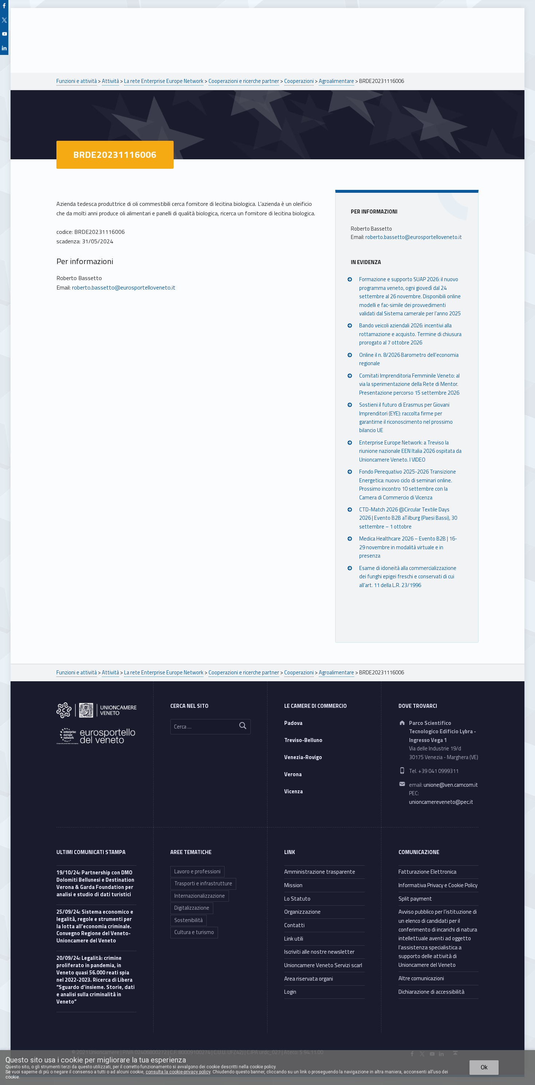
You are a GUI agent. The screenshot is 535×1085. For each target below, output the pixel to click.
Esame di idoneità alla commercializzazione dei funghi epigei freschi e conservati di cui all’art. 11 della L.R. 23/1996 (407, 576)
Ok (484, 1067)
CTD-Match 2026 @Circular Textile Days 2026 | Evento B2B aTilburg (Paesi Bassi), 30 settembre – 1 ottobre (408, 518)
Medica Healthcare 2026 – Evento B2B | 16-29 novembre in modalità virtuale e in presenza (408, 547)
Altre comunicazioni (421, 978)
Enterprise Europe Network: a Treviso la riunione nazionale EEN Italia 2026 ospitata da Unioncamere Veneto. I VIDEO (410, 451)
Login (290, 992)
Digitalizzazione (191, 908)
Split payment (415, 898)
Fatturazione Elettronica (427, 871)
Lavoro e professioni (197, 871)
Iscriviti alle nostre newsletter (319, 952)
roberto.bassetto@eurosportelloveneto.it (123, 287)
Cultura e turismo (194, 932)
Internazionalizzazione (199, 896)
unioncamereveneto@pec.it (441, 802)
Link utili (293, 938)
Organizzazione (302, 912)
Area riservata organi (308, 978)
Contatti (294, 925)
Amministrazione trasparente (319, 871)
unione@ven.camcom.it (451, 785)
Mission (293, 885)
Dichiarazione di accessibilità (431, 992)
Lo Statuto (297, 898)
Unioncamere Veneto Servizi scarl (323, 965)
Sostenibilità (188, 920)
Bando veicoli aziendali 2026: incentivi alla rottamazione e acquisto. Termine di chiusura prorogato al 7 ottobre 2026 (410, 334)
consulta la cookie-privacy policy (178, 1071)
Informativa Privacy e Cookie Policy (438, 885)
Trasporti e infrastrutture (203, 883)
